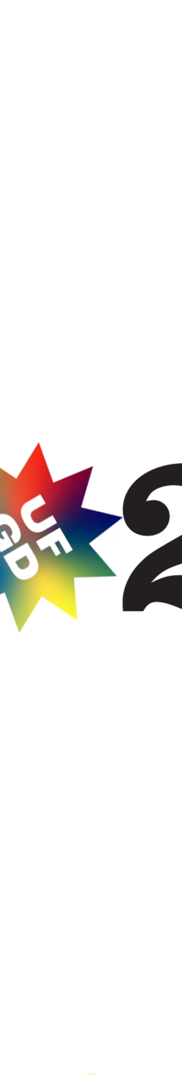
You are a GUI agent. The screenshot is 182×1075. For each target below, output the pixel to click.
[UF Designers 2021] (22, 21)
